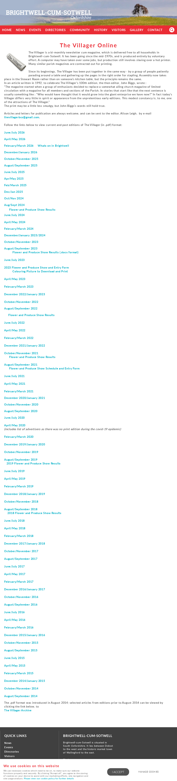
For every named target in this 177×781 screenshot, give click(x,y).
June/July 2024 (14, 215)
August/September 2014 (21, 696)
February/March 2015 (19, 673)
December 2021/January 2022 (24, 345)
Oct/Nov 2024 (14, 198)
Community (80, 30)
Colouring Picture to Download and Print (40, 271)
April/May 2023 (14, 279)
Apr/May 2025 (14, 178)
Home (7, 30)
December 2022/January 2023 (24, 294)
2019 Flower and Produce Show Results (33, 463)
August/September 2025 (21, 165)
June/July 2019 (14, 471)
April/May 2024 (14, 222)
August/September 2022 (21, 308)
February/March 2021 (19, 391)
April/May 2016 (14, 620)
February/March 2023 (19, 286)
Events (35, 30)
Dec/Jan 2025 (13, 192)
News (20, 30)
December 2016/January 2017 (24, 589)
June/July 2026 (14, 132)
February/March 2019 (19, 486)
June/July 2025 (14, 172)
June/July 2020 (14, 418)
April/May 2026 (14, 139)
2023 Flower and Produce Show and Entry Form (36, 267)
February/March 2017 (19, 582)
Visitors (119, 30)
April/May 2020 (14, 425)
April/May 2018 (14, 528)
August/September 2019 (21, 459)
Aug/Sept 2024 (14, 205)
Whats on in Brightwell (53, 146)
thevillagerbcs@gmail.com (21, 117)
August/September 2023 (21, 248)
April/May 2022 (14, 330)
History (101, 30)
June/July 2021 (14, 376)
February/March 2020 (19, 437)
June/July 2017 (14, 566)
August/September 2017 (21, 559)
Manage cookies (148, 771)
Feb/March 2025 (15, 185)
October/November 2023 (21, 242)
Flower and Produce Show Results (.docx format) (45, 252)
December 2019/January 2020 (24, 444)
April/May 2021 (14, 384)
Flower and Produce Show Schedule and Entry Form (44, 368)
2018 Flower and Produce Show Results (34, 513)
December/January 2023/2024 (24, 235)
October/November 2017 (21, 551)
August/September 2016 (21, 604)
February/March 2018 (19, 536)
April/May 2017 (14, 574)
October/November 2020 (21, 404)
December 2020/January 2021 (24, 398)
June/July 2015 (14, 658)
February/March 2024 (19, 229)
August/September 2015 (21, 650)
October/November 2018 (21, 501)
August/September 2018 (21, 509)
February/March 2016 (19, 627)
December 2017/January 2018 (24, 543)
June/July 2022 (14, 323)
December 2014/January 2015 (24, 681)
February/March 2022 (19, 338)
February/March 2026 (19, 146)
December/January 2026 (20, 152)
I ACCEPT (118, 772)
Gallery (136, 30)
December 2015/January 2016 (24, 635)
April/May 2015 (14, 665)
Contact (155, 30)
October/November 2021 (21, 353)
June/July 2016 (14, 612)
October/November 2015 (21, 643)
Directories (55, 30)
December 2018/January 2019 (24, 494)
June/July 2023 (14, 260)
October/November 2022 (21, 302)
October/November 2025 (21, 159)
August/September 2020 (21, 411)
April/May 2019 (14, 479)
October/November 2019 (21, 452)
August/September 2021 (21, 364)
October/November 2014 (21, 688)
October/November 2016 (21, 597)
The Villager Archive (18, 710)
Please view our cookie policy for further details (49, 778)
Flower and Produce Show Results (32, 210)
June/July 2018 (14, 521)
